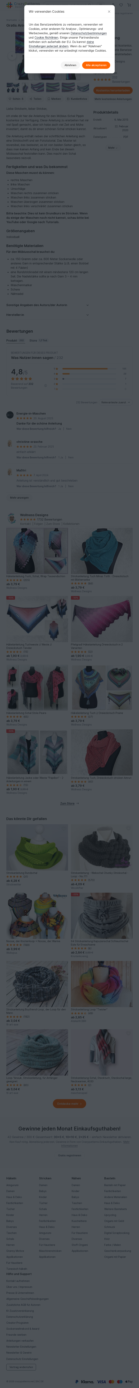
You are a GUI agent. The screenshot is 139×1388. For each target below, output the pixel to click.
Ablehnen (70, 65)
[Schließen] (109, 11)
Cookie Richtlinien (46, 37)
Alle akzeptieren (96, 65)
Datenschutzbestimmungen (89, 33)
